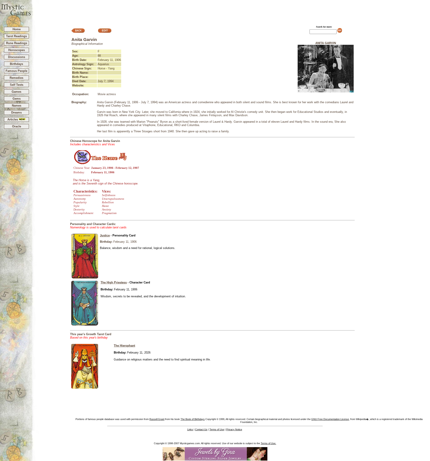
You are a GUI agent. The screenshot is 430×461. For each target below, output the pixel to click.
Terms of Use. (268, 443)
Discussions (16, 57)
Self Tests (16, 84)
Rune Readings (16, 43)
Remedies (16, 77)
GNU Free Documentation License (330, 419)
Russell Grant (156, 419)
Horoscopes (16, 50)
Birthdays (16, 64)
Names (16, 105)
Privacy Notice (234, 429)
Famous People (16, 71)
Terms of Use (216, 429)
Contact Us (201, 429)
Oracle (16, 126)
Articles (13, 119)
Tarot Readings (16, 36)
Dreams (16, 112)
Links (190, 429)
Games (16, 91)
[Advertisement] (230, 11)
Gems (17, 98)
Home (17, 29)
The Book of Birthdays (193, 419)
